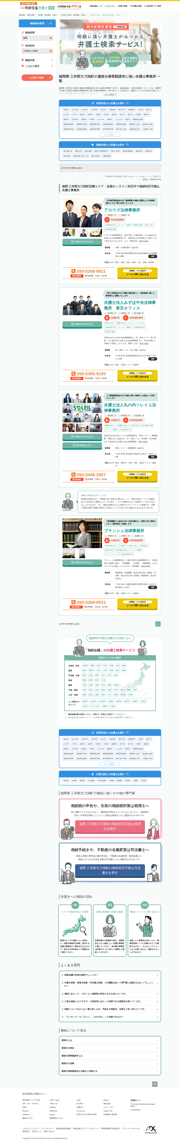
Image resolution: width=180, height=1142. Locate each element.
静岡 (90, 680)
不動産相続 (106, 156)
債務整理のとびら (56, 1118)
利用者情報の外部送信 (110, 1128)
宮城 (111, 665)
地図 (152, 256)
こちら (117, 717)
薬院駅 (82, 780)
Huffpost (53, 1107)
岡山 (90, 690)
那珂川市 (122, 110)
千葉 (105, 670)
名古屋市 (102, 701)
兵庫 (90, 685)
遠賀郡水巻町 (148, 124)
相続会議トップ (96, 6)
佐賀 (90, 695)
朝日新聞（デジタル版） (32, 1100)
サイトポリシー (47, 1128)
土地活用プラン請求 (153, 6)
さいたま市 (95, 706)
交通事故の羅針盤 (110, 1114)
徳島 (122, 690)
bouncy (52, 1114)
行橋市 (138, 115)
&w (28, 1104)
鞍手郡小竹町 (121, 129)
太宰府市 (75, 119)
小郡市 (140, 110)
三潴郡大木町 (148, 129)
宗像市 (98, 115)
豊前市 (146, 115)
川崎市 (104, 706)
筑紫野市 (131, 110)
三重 (103, 680)
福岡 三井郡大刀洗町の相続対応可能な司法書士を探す (110, 870)
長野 (97, 675)
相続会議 (106, 1104)
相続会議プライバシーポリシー (86, 1128)
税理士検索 (123, 6)
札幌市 (111, 701)
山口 (97, 690)
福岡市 (66, 110)
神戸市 (127, 701)
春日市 (103, 110)
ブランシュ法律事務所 (124, 530)
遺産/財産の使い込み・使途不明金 (86, 156)
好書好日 (80, 1107)
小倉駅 (111, 780)
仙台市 (85, 706)
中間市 (91, 119)
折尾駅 (127, 780)
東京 (84, 670)
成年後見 (67, 156)
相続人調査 (115, 151)
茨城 (111, 670)
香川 (116, 690)
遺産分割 (78, 151)
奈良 (103, 685)
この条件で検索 (36, 77)
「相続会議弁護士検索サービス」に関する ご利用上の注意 (89, 714)
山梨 (90, 675)
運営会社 (26, 1131)
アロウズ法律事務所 (122, 210)
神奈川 (91, 670)
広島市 (143, 701)
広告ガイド (36, 1131)
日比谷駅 (138, 416)
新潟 (84, 675)
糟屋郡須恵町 (121, 124)
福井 (116, 675)
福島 (124, 665)
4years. (106, 1100)
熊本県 (110, 215)
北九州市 (75, 110)
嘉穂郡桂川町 (134, 129)
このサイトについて (31, 1128)
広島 (84, 690)
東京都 (110, 313)
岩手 (98, 665)
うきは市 (118, 119)
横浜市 (85, 701)
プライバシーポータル (131, 1128)
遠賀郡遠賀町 (82, 129)
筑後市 (83, 119)
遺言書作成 (68, 151)
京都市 (135, 701)
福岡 (84, 695)
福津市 (90, 115)
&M (24, 1104)
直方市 (130, 115)
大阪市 (123, 536)
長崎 (97, 695)
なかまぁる (81, 1111)
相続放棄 (88, 151)
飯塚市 (114, 115)
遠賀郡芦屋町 (95, 129)
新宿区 (123, 313)
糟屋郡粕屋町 (69, 124)
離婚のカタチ (28, 1118)
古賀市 (106, 115)
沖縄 (130, 695)
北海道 (85, 665)
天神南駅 (91, 780)
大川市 (74, 115)
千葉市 (112, 706)
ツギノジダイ (108, 1107)
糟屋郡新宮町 (95, 124)
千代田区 (124, 416)
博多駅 (66, 780)
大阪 (84, 685)
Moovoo (26, 1111)
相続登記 (139, 151)
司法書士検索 (136, 6)
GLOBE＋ (80, 1104)
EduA (25, 1107)
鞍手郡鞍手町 (108, 129)
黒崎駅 (119, 780)
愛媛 (128, 690)
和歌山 (116, 685)
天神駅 (74, 780)
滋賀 (109, 685)
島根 (109, 690)
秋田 (105, 665)
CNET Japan (54, 1100)
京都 (97, 685)
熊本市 (123, 215)
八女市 (66, 115)
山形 (117, 665)
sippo (79, 1100)
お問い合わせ (48, 1131)
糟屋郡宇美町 (82, 124)
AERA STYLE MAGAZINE (87, 1114)
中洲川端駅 (101, 780)
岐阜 (97, 680)
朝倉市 (66, 119)
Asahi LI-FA (107, 1111)
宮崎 (116, 695)
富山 (103, 675)
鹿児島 (123, 695)
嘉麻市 (109, 119)
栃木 (117, 670)
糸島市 (82, 115)
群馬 (124, 670)
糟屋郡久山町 (134, 124)
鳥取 (103, 690)
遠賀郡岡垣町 (69, 129)
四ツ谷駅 (137, 313)
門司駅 (143, 780)
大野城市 (112, 110)
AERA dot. (54, 1111)
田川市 (122, 115)
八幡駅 (135, 780)
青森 (92, 665)
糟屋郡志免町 (138, 119)
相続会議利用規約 (63, 1128)
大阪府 (110, 536)
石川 (109, 675)
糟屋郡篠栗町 (108, 124)
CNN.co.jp (53, 1104)
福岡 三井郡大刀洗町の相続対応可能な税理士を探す (110, 826)
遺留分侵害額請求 (101, 151)
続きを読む (144, 241)
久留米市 (84, 110)
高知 (135, 690)
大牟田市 (94, 110)
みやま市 (100, 119)
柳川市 (148, 110)
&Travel (35, 1104)
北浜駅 (137, 536)
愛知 (84, 680)
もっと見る (109, 135)
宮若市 (127, 119)
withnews (26, 1114)
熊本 (103, 695)
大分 (109, 695)
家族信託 (148, 151)
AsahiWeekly (135, 1110)
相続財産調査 (128, 151)
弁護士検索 (110, 6)
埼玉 (98, 670)
